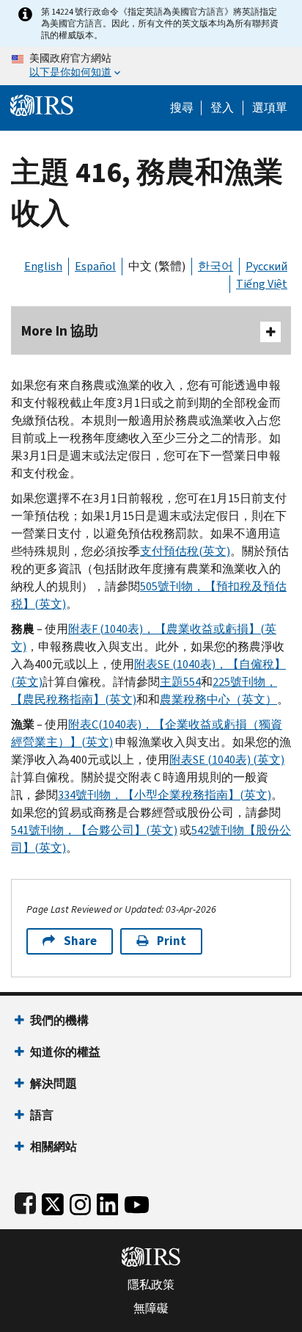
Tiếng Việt (261, 284)
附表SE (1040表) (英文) (226, 759)
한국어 (215, 266)
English (43, 266)
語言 (42, 1115)
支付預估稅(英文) (185, 551)
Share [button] (80, 941)
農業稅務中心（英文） (218, 699)
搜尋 (182, 108)
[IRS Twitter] (53, 1201)
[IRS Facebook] (25, 1201)
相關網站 (53, 1146)
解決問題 (53, 1083)
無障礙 (151, 1308)
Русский (266, 266)
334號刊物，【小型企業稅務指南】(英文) (164, 795)
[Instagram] (80, 1201)
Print (171, 941)
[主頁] (41, 104)
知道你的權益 (65, 1052)
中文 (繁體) (156, 266)
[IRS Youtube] (137, 1201)
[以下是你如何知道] (151, 66)
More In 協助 (59, 331)
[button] (222, 108)
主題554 (180, 681)
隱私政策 (151, 1285)
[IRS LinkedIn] (108, 1201)
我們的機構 (59, 1020)
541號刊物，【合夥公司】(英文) (94, 830)
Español (95, 266)
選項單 (269, 108)
